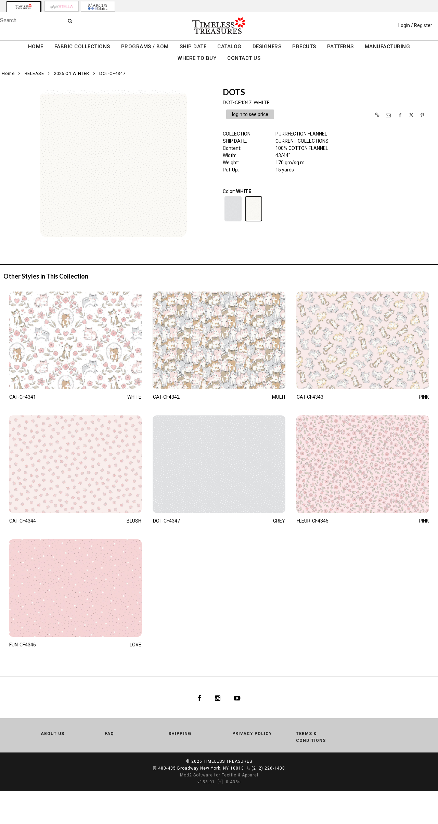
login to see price (250, 114)
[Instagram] (217, 697)
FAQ (109, 733)
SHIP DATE (193, 46)
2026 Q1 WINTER (71, 73)
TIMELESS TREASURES (228, 761)
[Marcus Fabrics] (98, 6)
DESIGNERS (267, 46)
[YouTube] (237, 697)
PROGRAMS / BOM (145, 46)
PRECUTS (304, 46)
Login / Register (415, 25)
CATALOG (229, 46)
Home (8, 73)
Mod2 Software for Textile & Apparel (219, 775)
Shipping (179, 733)
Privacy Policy (252, 733)
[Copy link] (377, 115)
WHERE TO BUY (197, 58)
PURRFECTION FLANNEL (301, 134)
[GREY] (233, 220)
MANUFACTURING (387, 46)
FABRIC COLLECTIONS (82, 46)
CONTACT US (243, 58)
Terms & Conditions (311, 737)
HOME (35, 46)
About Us (52, 733)
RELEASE (34, 73)
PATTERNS (340, 46)
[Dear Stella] (61, 6)
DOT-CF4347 (112, 73)
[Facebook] (199, 697)
